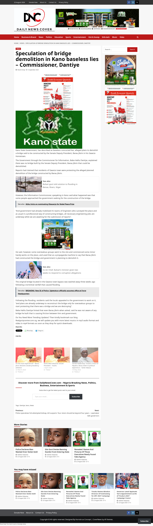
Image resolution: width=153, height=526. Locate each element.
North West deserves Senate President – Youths (54, 365)
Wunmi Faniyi (21, 70)
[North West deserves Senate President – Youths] (57, 355)
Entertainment (79, 37)
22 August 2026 (21, 457)
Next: (78, 413)
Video (122, 37)
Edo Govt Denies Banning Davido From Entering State (57, 450)
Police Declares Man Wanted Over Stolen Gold (27, 450)
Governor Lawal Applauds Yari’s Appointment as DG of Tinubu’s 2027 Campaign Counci (127, 494)
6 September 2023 (33, 70)
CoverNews (97, 519)
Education (59, 37)
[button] (137, 37)
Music (114, 37)
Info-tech (106, 37)
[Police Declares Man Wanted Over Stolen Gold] (28, 437)
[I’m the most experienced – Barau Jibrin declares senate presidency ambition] (29, 355)
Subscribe (76, 396)
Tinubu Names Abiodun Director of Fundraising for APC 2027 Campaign (100, 493)
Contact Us (52, 2)
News (41, 37)
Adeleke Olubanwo (22, 455)
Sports (68, 37)
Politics (49, 37)
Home (16, 37)
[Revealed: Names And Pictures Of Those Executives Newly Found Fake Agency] (87, 437)
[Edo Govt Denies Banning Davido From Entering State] (57, 437)
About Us (43, 2)
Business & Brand (29, 37)
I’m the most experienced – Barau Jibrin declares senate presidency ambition (27, 366)
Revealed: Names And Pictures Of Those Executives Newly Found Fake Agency (85, 453)
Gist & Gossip (93, 37)
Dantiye (22, 405)
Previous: (36, 411)
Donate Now (33, 2)
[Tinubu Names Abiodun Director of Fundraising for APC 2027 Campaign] (102, 481)
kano (27, 405)
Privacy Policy (63, 2)
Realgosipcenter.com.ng (26, 320)
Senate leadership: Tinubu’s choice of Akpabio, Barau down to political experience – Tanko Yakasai (85, 366)
